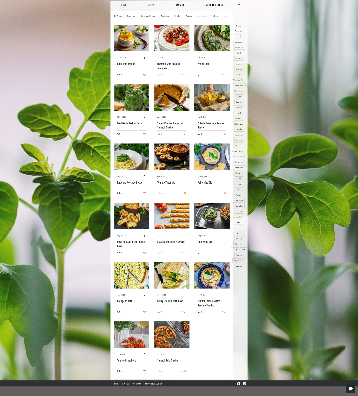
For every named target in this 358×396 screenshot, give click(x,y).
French (239, 107)
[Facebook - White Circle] (238, 383)
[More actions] (145, 57)
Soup (239, 233)
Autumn (238, 42)
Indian (239, 140)
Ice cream (239, 135)
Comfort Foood (239, 85)
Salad (239, 222)
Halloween (238, 124)
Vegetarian (239, 260)
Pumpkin (239, 206)
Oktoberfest (239, 167)
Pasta (239, 189)
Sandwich (239, 227)
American (239, 31)
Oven (239, 184)
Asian (239, 36)
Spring (239, 238)
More (215, 16)
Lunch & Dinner (148, 16)
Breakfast (131, 16)
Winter (239, 266)
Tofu (243, 249)
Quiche (239, 211)
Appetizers (202, 16)
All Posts (118, 16)
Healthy (239, 129)
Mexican (239, 162)
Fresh (238, 113)
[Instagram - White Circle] (244, 383)
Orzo (239, 178)
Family (239, 102)
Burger (239, 63)
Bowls (239, 53)
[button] (226, 16)
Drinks (177, 16)
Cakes (239, 69)
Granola (238, 118)
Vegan (239, 255)
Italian (239, 145)
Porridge (239, 200)
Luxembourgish (239, 151)
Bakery (189, 16)
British (239, 58)
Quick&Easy (239, 217)
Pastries (239, 195)
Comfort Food (239, 80)
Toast (235, 249)
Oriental (238, 173)
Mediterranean (238, 156)
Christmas (239, 74)
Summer (239, 244)
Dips (239, 96)
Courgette (239, 91)
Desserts (165, 16)
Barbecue (239, 47)
